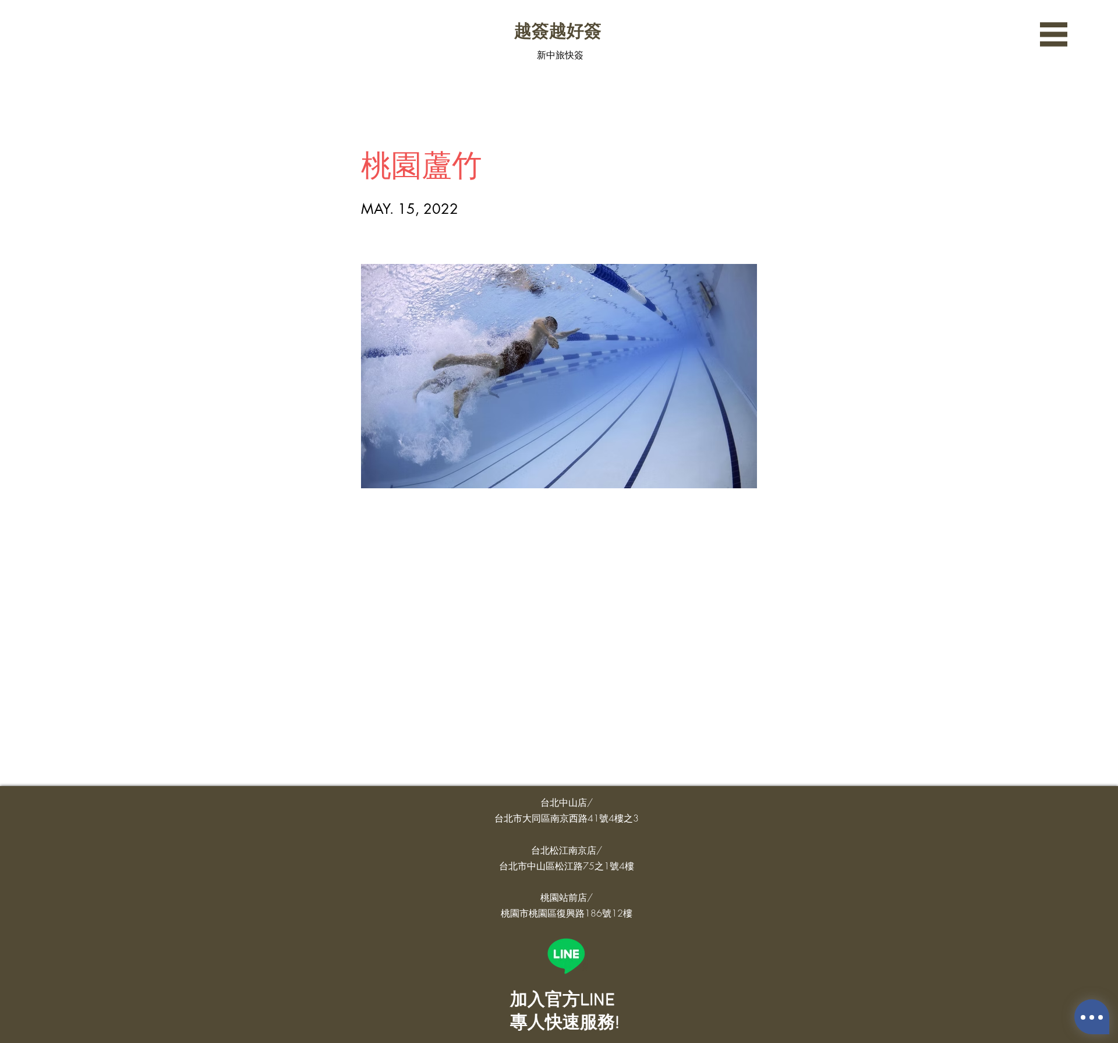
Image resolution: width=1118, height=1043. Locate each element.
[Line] (566, 955)
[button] (1053, 34)
